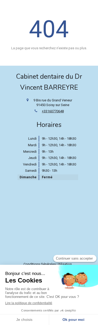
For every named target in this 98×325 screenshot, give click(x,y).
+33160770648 (53, 111)
